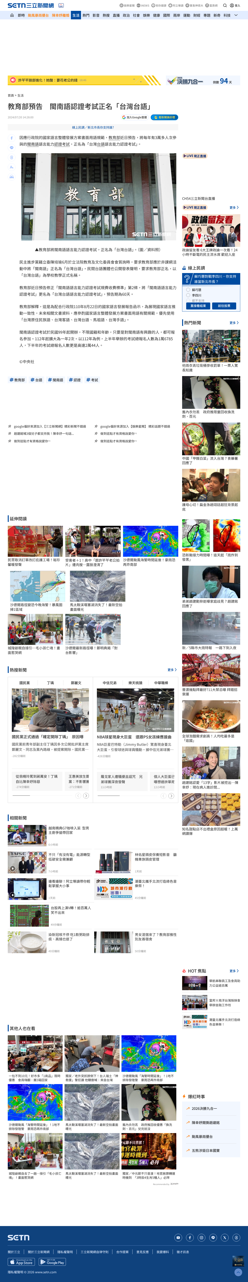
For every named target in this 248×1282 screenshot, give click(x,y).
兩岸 (176, 15)
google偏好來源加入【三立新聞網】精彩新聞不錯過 (50, 426)
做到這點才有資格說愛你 (117, 433)
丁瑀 (50, 682)
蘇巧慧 (196, 290)
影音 (96, 15)
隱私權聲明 (65, 1251)
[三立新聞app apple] (21, 1262)
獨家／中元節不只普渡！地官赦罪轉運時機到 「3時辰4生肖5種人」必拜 (148, 1175)
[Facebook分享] (11, 138)
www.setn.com (46, 1272)
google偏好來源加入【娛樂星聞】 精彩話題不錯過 (135, 426)
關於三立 (14, 1251)
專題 (206, 15)
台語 (101, 144)
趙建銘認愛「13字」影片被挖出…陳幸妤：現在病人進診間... (210, 784)
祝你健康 (161, 5)
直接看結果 (198, 305)
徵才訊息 (183, 1251)
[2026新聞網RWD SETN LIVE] (61, 5)
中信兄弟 (110, 682)
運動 (186, 15)
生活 (75, 15)
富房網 (213, 5)
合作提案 (122, 1251)
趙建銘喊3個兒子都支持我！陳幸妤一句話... (44, 433)
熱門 (86, 15)
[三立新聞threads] (236, 1237)
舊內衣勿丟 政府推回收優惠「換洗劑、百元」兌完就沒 (147, 1127)
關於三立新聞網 (39, 1251)
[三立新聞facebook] (190, 1237)
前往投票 (224, 305)
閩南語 (33, 144)
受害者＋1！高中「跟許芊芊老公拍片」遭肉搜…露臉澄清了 (92, 562)
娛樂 (146, 15)
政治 (126, 15)
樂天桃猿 (135, 682)
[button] (224, 5)
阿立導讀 (178, 5)
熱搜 (106, 15)
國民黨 (24, 682)
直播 (116, 15)
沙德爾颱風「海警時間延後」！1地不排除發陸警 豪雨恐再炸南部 (34, 1127)
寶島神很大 (196, 5)
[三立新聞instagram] (201, 1237)
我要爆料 (163, 1251)
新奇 (217, 15)
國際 (166, 15)
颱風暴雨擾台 (38, 15)
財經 (196, 15)
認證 (58, 144)
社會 (136, 15)
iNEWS (145, 5)
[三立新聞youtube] (178, 1237)
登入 (237, 5)
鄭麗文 (76, 682)
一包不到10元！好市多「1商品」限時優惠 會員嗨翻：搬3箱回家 (34, 1078)
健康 (156, 15)
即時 (21, 15)
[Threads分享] (11, 157)
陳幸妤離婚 (60, 15)
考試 (66, 144)
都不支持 (198, 300)
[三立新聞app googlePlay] (52, 1262)
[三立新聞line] (213, 1237)
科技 (227, 15)
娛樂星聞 (129, 5)
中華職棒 (161, 682)
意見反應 (142, 1251)
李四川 (196, 295)
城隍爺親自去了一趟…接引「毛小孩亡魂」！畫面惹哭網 (35, 1175)
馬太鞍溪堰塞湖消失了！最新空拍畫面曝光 (91, 1127)
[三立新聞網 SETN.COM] (12, 15)
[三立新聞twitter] (224, 1237)
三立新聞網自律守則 (94, 1251)
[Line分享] (11, 147)
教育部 (114, 137)
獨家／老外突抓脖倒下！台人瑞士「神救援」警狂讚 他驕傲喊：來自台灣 (91, 1078)
